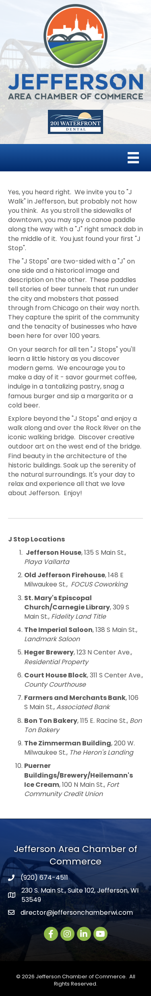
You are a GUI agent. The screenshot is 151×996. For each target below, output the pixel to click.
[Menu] (133, 157)
